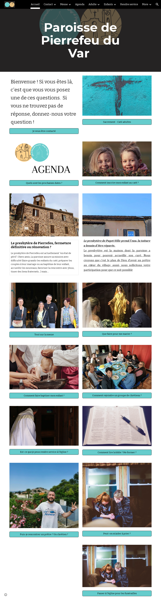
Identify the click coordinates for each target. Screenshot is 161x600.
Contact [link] (48, 4)
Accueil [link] (35, 4)
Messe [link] (64, 4)
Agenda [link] (79, 4)
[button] (157, 4)
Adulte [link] (93, 4)
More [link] (145, 4)
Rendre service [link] (129, 4)
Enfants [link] (108, 4)
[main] (80, 40)
